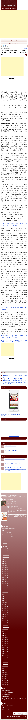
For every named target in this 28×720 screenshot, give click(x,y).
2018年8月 (5, 561)
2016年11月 (5, 604)
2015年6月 (5, 639)
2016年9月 (5, 608)
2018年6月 (5, 565)
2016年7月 (5, 612)
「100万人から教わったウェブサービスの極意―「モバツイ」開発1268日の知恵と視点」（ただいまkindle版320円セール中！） (17, 515)
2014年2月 (5, 672)
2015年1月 (5, 649)
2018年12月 (6, 555)
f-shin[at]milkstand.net (8, 709)
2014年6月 (5, 664)
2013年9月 (5, 682)
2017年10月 (6, 581)
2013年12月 (6, 676)
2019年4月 (5, 550)
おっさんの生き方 (7, 532)
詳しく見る (22, 496)
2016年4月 (5, 618)
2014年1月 (5, 674)
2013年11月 (5, 678)
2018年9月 (5, 559)
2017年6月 (5, 590)
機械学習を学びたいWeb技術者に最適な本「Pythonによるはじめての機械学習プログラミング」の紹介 (15, 382)
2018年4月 (5, 569)
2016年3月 (5, 620)
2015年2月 (5, 647)
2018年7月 (5, 563)
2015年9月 (5, 633)
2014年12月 (6, 651)
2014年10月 (6, 655)
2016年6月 (5, 614)
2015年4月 (5, 643)
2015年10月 (6, 631)
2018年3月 (5, 571)
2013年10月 (6, 680)
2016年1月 (5, 625)
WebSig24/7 (6, 696)
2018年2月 (5, 573)
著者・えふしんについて (14, 43)
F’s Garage (3, 495)
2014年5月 (5, 666)
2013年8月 (5, 684)
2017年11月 (5, 579)
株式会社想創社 (10, 506)
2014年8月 (5, 660)
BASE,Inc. (9, 504)
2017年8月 (5, 585)
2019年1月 (5, 553)
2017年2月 (5, 598)
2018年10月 (6, 557)
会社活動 (5, 541)
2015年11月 (5, 629)
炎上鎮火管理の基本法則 (10, 446)
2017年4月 (5, 594)
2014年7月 (5, 662)
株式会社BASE (6, 694)
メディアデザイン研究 (8, 536)
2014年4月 (5, 668)
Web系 (25, 48)
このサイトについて (14, 40)
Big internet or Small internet (11, 450)
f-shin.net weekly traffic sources (14, 436)
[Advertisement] (14, 24)
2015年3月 (5, 645)
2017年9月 (5, 583)
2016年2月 (5, 622)
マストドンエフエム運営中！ (13, 503)
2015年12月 (6, 627)
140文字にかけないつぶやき (9, 528)
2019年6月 (5, 548)
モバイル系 (5, 538)
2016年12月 (6, 602)
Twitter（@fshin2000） (8, 705)
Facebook (5, 707)
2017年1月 (5, 600)
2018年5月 (5, 567)
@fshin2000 (23, 716)
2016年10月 (6, 606)
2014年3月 (5, 670)
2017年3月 (5, 596)
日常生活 (5, 543)
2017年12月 (6, 577)
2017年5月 (5, 592)
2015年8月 (5, 635)
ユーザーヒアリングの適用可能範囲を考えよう (15, 459)
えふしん (9, 501)
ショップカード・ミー (8, 692)
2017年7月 (5, 587)
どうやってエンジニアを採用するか (12, 379)
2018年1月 (5, 575)
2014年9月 (5, 657)
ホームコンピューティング (9, 534)
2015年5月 (5, 641)
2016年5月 (5, 616)
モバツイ (11, 507)
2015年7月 (5, 637)
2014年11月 (5, 653)
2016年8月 (5, 610)
